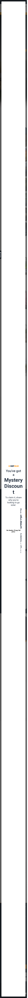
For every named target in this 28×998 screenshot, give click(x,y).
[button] (0, 255)
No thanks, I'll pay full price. (13, 531)
